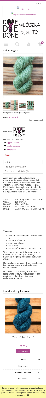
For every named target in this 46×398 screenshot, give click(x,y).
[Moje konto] (28, 44)
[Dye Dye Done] (19, 132)
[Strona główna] (23, 27)
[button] (6, 44)
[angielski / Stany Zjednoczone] (23, 14)
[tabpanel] (23, 228)
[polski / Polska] (23, 9)
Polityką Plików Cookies (17, 390)
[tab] (23, 162)
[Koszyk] (40, 44)
